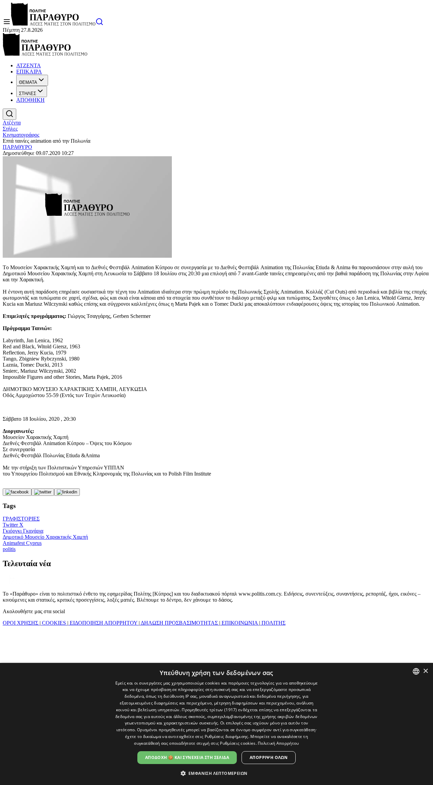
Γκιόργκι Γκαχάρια (23, 531)
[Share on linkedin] (67, 492)
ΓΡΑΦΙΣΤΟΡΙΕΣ (21, 519)
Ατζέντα (12, 122)
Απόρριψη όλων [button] (269, 757)
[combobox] (416, 671)
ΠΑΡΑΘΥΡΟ (17, 147)
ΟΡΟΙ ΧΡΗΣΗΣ (21, 623)
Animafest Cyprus (22, 543)
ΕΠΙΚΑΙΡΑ (29, 71)
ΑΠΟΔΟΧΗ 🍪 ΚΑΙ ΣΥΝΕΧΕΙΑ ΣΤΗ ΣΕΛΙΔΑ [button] (187, 757)
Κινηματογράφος (21, 135)
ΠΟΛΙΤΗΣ (273, 623)
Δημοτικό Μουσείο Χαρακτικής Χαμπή (45, 537)
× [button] (425, 671)
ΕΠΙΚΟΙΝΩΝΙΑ (239, 623)
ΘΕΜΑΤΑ (28, 82)
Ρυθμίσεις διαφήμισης (226, 736)
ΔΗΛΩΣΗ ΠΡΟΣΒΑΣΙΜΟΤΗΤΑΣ (179, 623)
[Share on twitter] (42, 492)
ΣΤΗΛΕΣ (27, 93)
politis (9, 549)
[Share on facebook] (17, 492)
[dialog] (216, 724)
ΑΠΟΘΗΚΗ (30, 100)
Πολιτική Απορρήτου (278, 743)
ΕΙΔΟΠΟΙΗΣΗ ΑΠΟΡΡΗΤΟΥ (103, 623)
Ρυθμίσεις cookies (237, 743)
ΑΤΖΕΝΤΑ (28, 65)
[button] (217, 773)
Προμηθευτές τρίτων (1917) (209, 710)
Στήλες (10, 129)
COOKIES (54, 623)
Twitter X (13, 525)
